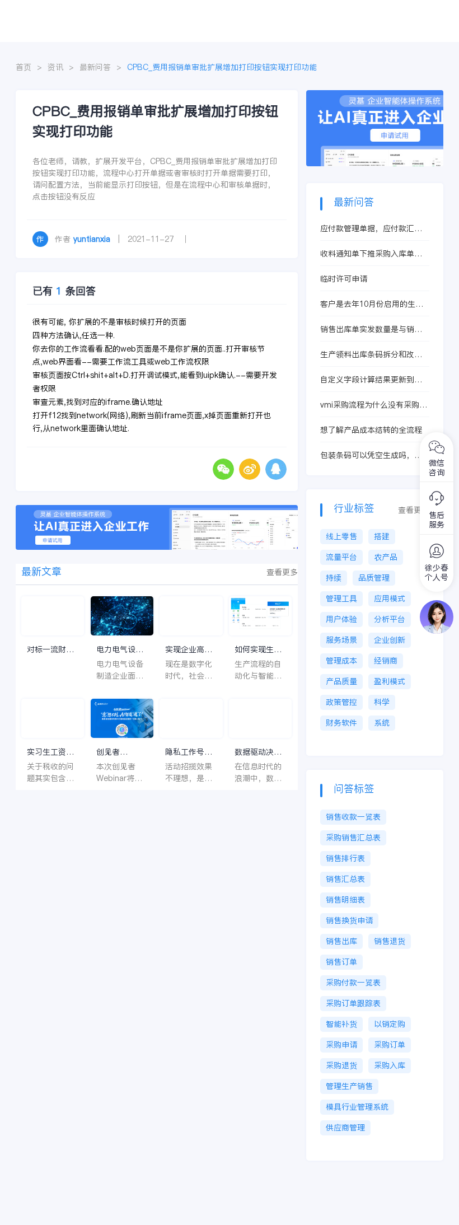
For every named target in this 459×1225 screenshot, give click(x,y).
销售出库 (341, 941)
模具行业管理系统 (357, 1106)
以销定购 (389, 1024)
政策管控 (341, 702)
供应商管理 (345, 1127)
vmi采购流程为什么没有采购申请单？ (373, 405)
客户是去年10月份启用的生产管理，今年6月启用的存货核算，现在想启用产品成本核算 (371, 304)
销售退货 (389, 941)
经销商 (385, 660)
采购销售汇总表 (353, 837)
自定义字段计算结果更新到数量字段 (371, 380)
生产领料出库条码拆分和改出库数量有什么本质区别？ (371, 355)
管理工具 (341, 598)
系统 (382, 722)
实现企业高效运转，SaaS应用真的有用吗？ (190, 650)
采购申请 (341, 1044)
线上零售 (341, 536)
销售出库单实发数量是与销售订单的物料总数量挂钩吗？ (371, 329)
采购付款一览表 (353, 982)
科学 (382, 702)
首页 (23, 67)
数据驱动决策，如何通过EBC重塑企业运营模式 (258, 752)
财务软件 (341, 722)
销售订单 (341, 961)
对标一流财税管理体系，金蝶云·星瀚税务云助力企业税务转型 (52, 650)
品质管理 (374, 577)
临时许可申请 (343, 278)
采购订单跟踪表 (353, 1003)
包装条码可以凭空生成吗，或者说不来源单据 (371, 455)
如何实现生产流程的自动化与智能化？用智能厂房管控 (258, 650)
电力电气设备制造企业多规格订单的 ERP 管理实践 (120, 650)
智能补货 (341, 1024)
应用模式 (389, 598)
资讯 (55, 67)
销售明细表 (345, 899)
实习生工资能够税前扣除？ (50, 752)
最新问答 (95, 67)
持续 (333, 577)
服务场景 (341, 640)
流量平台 (341, 557)
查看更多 (282, 572)
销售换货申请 (349, 920)
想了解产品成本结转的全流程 (371, 430)
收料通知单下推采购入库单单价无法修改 (371, 254)
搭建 (382, 536)
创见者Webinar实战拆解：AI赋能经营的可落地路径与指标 (119, 752)
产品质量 (341, 681)
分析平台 (389, 619)
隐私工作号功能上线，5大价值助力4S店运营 (191, 752)
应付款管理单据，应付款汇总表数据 (371, 229)
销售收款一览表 (353, 816)
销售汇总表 (345, 879)
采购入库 (389, 1065)
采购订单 (389, 1044)
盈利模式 (389, 681)
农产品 (385, 557)
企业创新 (389, 640)
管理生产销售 (349, 1086)
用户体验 (341, 619)
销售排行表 (345, 858)
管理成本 (341, 660)
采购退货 (341, 1065)
